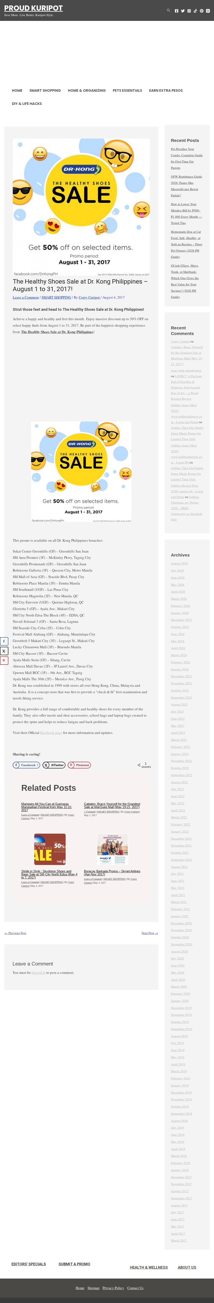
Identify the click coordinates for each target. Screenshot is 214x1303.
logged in (39, 972)
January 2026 (180, 613)
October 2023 (180, 690)
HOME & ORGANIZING (87, 90)
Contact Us (135, 1287)
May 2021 (177, 888)
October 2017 (180, 1191)
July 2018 (177, 1127)
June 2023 (178, 718)
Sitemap (93, 1287)
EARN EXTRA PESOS (166, 90)
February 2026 (180, 606)
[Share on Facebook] (4, 641)
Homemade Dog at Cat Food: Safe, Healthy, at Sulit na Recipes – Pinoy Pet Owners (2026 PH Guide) (187, 244)
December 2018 (181, 1092)
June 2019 (178, 1050)
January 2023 (180, 754)
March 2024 (179, 655)
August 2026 (179, 563)
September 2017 (181, 1198)
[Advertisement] (107, 52)
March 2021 (179, 902)
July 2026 (177, 570)
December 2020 (181, 923)
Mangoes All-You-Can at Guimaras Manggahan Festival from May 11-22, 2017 (46, 807)
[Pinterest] (202, 11)
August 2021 (179, 867)
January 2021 (180, 916)
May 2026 (177, 584)
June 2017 (178, 1219)
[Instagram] (189, 11)
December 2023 (181, 676)
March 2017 (179, 1240)
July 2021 (177, 873)
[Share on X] (4, 651)
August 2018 (179, 1120)
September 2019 (181, 1029)
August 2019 (179, 1036)
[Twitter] (183, 11)
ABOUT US (187, 1267)
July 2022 (177, 789)
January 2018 (180, 1170)
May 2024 (177, 641)
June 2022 (178, 796)
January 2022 (180, 831)
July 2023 (177, 711)
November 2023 (181, 683)
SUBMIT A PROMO (74, 1264)
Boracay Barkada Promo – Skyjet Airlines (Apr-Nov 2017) (112, 872)
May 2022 (177, 803)
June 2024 (178, 634)
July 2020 (177, 958)
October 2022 (180, 768)
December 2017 (181, 1177)
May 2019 (177, 1057)
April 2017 (178, 1233)
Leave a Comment (26, 297)
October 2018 (180, 1106)
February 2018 (180, 1163)
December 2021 (181, 838)
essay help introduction (186, 370)
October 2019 (180, 1022)
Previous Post (15, 933)
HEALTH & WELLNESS (149, 1267)
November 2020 (181, 930)
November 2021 (181, 845)
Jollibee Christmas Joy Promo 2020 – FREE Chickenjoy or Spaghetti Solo (186, 508)
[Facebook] (176, 11)
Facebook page (51, 732)
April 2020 (178, 979)
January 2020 (180, 1001)
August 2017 (179, 1205)
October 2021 (180, 852)
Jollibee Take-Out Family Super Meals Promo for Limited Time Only (187, 433)
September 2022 (181, 775)
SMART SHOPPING (45, 90)
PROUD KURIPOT (33, 8)
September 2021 (181, 859)
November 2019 (181, 1015)
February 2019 (180, 1078)
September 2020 (181, 944)
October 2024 (180, 627)
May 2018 (177, 1142)
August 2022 (179, 782)
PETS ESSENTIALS (127, 90)
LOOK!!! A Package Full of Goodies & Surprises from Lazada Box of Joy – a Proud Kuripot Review (186, 387)
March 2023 (179, 739)
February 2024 (180, 662)
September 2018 (181, 1113)
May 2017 (177, 1226)
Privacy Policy (113, 1287)
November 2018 (181, 1099)
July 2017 (177, 1212)
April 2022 (178, 810)
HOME (17, 90)
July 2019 (177, 1043)
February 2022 (180, 824)
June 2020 (178, 965)
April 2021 (178, 895)
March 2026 (179, 598)
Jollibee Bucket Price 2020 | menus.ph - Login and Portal (187, 491)
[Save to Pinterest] (4, 660)
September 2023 (181, 697)
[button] (169, 10)
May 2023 (177, 725)
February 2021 (180, 909)
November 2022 (181, 761)
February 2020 (180, 993)
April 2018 (178, 1149)
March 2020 (179, 986)
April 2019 (178, 1064)
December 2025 (181, 620)
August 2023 (179, 704)
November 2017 (181, 1184)
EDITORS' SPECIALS (28, 1264)
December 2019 (181, 1008)
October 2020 (180, 937)
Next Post (150, 933)
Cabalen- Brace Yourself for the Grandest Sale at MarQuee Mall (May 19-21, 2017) (112, 805)
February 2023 (180, 747)
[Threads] (208, 11)
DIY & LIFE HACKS (27, 103)
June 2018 (178, 1134)
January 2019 (180, 1085)
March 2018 (179, 1156)
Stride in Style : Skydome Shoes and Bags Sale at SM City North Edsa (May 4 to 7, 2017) (49, 874)
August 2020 (179, 951)
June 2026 (178, 577)
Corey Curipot (180, 341)
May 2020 (177, 972)
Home (80, 1287)
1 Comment (90, 811)
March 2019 (179, 1071)
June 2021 (178, 881)
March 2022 (179, 817)
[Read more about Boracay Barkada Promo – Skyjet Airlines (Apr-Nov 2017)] (112, 849)
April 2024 (178, 648)
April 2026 (178, 591)
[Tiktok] (195, 11)
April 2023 (178, 732)
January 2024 (180, 669)
